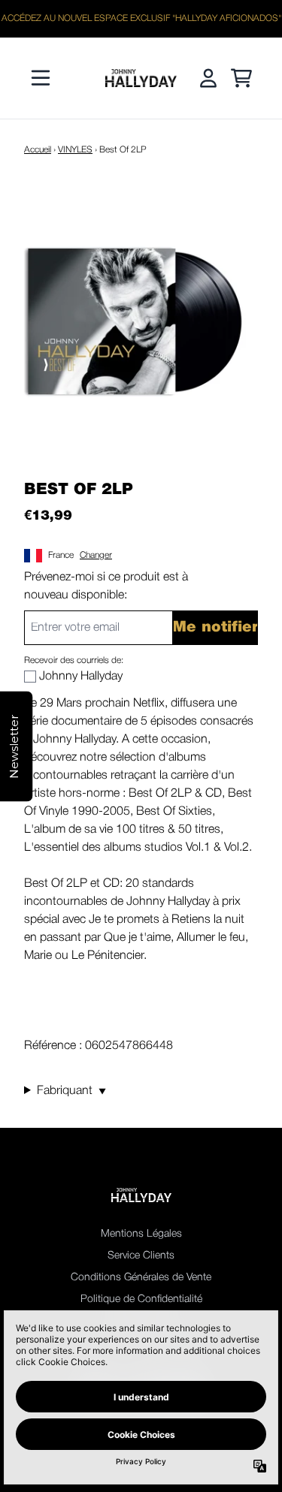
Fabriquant (71, 1091)
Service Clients (141, 1256)
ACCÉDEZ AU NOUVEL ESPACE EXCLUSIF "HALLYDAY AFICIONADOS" (141, 18)
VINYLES (75, 150)
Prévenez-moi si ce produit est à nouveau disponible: (106, 586)
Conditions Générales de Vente (141, 1278)
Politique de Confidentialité (141, 1299)
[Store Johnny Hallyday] (141, 77)
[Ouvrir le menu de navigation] (40, 78)
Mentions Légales (141, 1234)
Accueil (37, 150)
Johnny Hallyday (81, 676)
